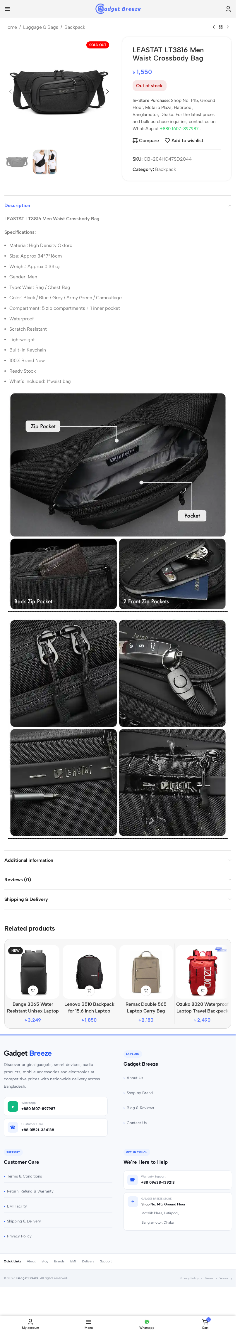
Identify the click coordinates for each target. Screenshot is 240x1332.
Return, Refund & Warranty (30, 1191)
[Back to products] (220, 27)
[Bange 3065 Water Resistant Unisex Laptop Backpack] (32, 971)
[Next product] (227, 27)
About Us (135, 1078)
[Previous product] (213, 27)
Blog (45, 1261)
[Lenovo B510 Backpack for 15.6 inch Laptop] (89, 971)
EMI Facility (17, 1206)
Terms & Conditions (24, 1176)
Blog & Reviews (140, 1108)
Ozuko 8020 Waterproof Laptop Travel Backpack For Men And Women (202, 1010)
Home (10, 27)
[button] (10, 91)
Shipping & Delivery (24, 1221)
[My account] (228, 9)
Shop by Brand (140, 1093)
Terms (209, 1278)
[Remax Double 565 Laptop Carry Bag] (146, 971)
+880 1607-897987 (180, 128)
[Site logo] (117, 8)
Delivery (88, 1261)
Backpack (74, 27)
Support (106, 1261)
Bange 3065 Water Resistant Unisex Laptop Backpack (33, 1010)
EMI (73, 1261)
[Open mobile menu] (7, 9)
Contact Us (137, 1123)
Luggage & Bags (40, 27)
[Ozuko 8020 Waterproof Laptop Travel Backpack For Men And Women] (202, 971)
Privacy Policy (19, 1236)
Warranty (226, 1278)
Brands (59, 1261)
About (31, 1261)
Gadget (28, 1053)
